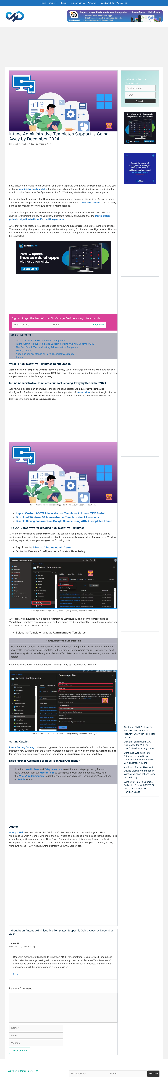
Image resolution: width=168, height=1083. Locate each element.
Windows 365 (107, 3)
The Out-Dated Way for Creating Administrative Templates (47, 347)
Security (64, 3)
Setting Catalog (24, 350)
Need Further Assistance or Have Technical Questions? (45, 354)
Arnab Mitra (84, 392)
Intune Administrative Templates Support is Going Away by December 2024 (56, 343)
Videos (119, 3)
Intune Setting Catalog (21, 747)
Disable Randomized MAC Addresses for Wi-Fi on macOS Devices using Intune (139, 745)
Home (43, 3)
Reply (15, 974)
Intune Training (78, 3)
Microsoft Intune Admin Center (53, 547)
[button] (126, 3)
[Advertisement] (84, 46)
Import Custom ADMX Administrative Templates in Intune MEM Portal (60, 513)
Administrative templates (33, 189)
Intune (52, 3)
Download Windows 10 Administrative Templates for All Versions (57, 517)
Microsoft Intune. (91, 202)
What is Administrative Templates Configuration (41, 340)
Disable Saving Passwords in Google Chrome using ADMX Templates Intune (64, 521)
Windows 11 (93, 3)
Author (19, 357)
